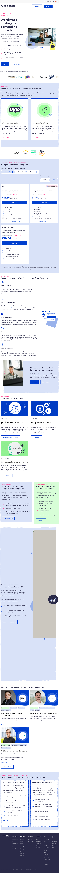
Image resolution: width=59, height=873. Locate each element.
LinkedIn (54, 843)
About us (38, 843)
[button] (12, 172)
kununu (54, 847)
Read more (4, 725)
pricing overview (41, 93)
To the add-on (7, 475)
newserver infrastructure (8, 307)
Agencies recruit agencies (22, 848)
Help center (47, 841)
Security (14, 848)
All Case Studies (7, 766)
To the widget (36, 437)
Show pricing (16, 64)
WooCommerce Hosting (40, 123)
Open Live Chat (8, 518)
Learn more (5, 137)
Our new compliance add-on (10, 462)
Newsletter (31, 841)
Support (14, 846)
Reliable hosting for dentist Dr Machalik (43, 713)
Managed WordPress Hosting (12, 123)
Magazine (30, 839)
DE (35, 869)
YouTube (54, 845)
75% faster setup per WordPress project (14, 751)
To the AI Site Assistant (9, 622)
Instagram (54, 841)
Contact (38, 847)
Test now (48, 6)
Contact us (37, 6)
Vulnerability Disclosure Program (47, 859)
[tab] (8, 171)
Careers (38, 845)
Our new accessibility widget (40, 422)
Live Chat (46, 839)
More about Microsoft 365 (10, 437)
